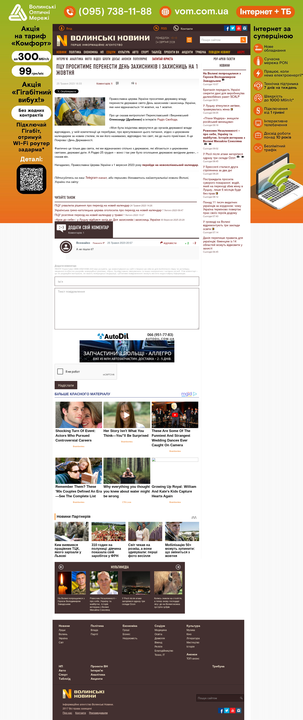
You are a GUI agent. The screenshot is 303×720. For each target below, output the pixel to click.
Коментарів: (104, 83)
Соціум (160, 626)
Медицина (161, 630)
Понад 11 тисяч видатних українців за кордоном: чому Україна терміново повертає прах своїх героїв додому (222, 207)
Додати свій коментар (88, 227)
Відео (97, 59)
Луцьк (62, 630)
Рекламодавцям (98, 712)
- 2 (194, 243)
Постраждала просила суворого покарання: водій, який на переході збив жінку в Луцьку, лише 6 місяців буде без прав (223, 186)
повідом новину (219, 52)
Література (193, 638)
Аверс (241, 52)
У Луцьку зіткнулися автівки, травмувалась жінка (221, 107)
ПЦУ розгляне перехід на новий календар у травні (89, 215)
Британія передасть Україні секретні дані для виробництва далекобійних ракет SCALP (223, 93)
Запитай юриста (162, 59)
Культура (124, 52)
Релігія (158, 646)
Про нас (67, 712)
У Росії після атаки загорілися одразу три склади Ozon (223, 156)
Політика (75, 52)
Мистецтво (193, 642)
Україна (63, 638)
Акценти (187, 52)
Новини (225, 65)
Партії (94, 634)
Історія (191, 646)
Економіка (91, 52)
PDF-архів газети (224, 59)
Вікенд (158, 642)
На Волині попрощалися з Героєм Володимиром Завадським (71, 601)
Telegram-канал (96, 177)
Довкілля (160, 638)
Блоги (106, 59)
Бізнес (126, 634)
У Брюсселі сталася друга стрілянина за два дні (220, 168)
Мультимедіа (120, 567)
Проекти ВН (171, 52)
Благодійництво (164, 650)
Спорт (145, 52)
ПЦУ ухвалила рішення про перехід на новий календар (92, 205)
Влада (94, 630)
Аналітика (76, 59)
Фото (88, 59)
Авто (135, 52)
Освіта (158, 634)
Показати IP (99, 243)
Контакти (80, 712)
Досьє (116, 59)
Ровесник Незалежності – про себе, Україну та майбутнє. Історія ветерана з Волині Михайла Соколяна (103, 603)
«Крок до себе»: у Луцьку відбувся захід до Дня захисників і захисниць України (107, 219)
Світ (61, 642)
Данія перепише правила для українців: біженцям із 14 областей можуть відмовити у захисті (223, 243)
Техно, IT (160, 654)
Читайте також (65, 197)
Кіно (189, 634)
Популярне (140, 59)
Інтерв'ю (62, 59)
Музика (191, 630)
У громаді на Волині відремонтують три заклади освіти (221, 225)
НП (102, 52)
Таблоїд (156, 52)
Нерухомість (130, 638)
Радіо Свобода (167, 119)
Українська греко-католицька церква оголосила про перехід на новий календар (108, 210)
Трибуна (200, 52)
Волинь (63, 634)
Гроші (126, 630)
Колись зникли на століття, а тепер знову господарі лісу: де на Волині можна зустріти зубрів (168, 602)
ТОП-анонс (193, 658)
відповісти (170, 243)
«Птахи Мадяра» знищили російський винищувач (221, 120)
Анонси (126, 59)
